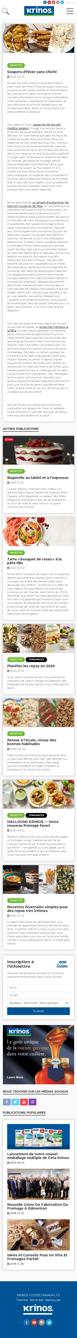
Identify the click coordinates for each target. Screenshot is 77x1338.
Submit (38, 1011)
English (71, 3)
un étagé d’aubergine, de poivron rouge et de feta (38, 204)
